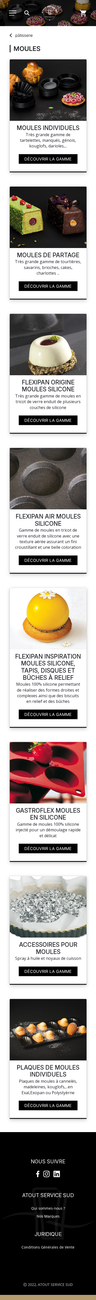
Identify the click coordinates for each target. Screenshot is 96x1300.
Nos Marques (48, 1216)
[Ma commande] (83, 13)
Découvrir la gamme (48, 159)
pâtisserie (24, 35)
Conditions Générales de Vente (48, 1247)
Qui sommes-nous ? (48, 1208)
